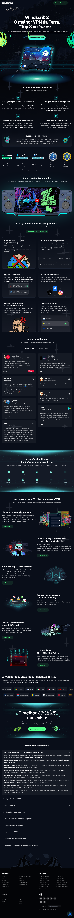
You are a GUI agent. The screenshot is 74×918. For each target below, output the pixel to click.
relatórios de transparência (54, 109)
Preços (3, 878)
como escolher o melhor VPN (33, 757)
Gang (20, 903)
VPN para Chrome (44, 880)
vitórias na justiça (51, 111)
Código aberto (5, 882)
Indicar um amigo (23, 882)
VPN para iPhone (43, 886)
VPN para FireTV (60, 880)
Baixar (3, 876)
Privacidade (22, 897)
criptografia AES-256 (29, 770)
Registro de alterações (25, 876)
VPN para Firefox (43, 882)
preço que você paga (60, 125)
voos (11, 279)
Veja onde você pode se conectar (28, 682)
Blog (20, 901)
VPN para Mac (43, 878)
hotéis (16, 279)
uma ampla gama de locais (11, 767)
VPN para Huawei (61, 884)
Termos (4, 899)
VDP (20, 899)
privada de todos (18, 127)
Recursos (21, 880)
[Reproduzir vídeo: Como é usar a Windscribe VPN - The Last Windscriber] (37, 200)
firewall (61, 770)
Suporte (4, 880)
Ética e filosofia (23, 884)
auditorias (66, 109)
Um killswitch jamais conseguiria (59, 660)
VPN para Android (61, 876)
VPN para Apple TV (61, 882)
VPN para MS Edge (44, 884)
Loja (20, 878)
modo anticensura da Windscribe (13, 782)
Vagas (3, 901)
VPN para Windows (44, 876)
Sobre (3, 897)
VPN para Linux (60, 878)
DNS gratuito (5, 884)
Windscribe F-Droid (44, 888)
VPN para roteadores (62, 886)
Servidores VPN (6, 886)
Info (3, 903)
